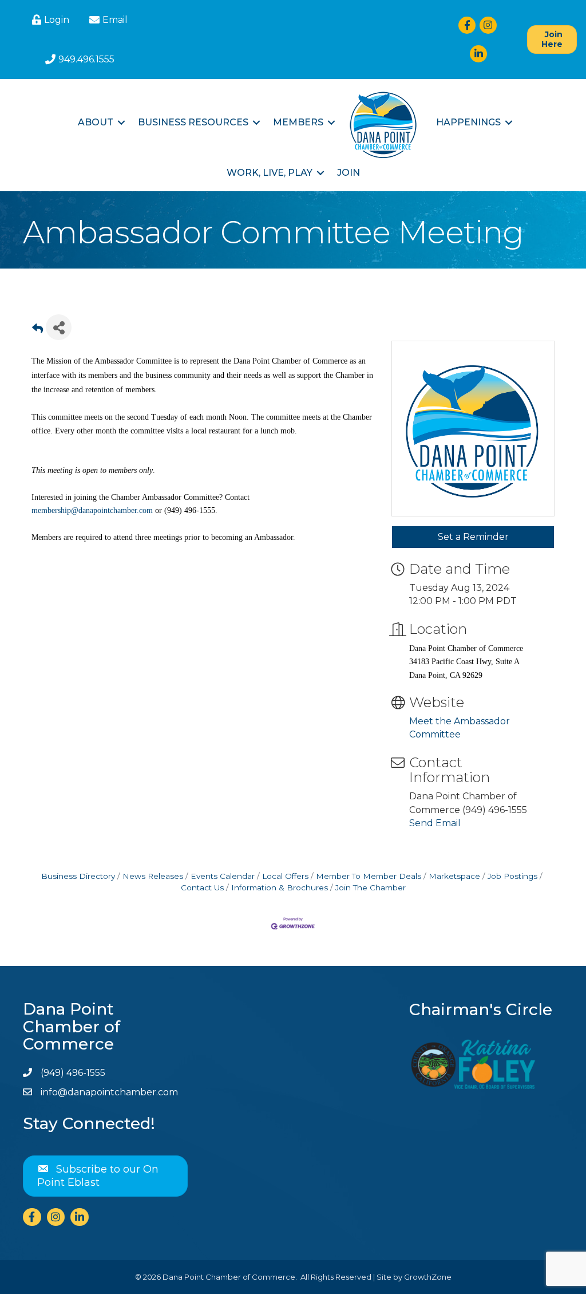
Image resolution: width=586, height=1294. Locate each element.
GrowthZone (428, 1276)
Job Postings (512, 876)
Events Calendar (223, 876)
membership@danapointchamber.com (92, 510)
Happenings (468, 122)
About (95, 122)
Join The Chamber (370, 887)
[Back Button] (37, 330)
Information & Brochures (279, 887)
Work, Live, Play (269, 172)
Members (298, 122)
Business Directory (78, 876)
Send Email (435, 823)
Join (348, 172)
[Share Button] (59, 327)
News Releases (152, 876)
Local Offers (285, 876)
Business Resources (193, 122)
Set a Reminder (473, 536)
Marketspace (454, 876)
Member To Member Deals (368, 876)
